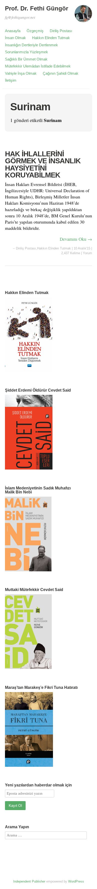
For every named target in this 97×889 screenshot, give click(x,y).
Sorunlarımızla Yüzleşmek (26, 52)
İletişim (10, 80)
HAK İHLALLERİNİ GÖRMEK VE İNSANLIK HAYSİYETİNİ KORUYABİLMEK (43, 164)
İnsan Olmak (15, 38)
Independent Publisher (29, 881)
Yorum (87, 253)
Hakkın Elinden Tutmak (51, 38)
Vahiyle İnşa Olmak (21, 73)
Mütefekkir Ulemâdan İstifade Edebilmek (38, 66)
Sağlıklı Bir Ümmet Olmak (26, 59)
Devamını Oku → (76, 239)
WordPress (76, 881)
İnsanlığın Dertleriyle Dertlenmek (31, 45)
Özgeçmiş (35, 31)
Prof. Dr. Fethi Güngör (36, 8)
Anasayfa (12, 31)
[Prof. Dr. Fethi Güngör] (83, 16)
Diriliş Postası (61, 31)
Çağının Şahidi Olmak (60, 73)
